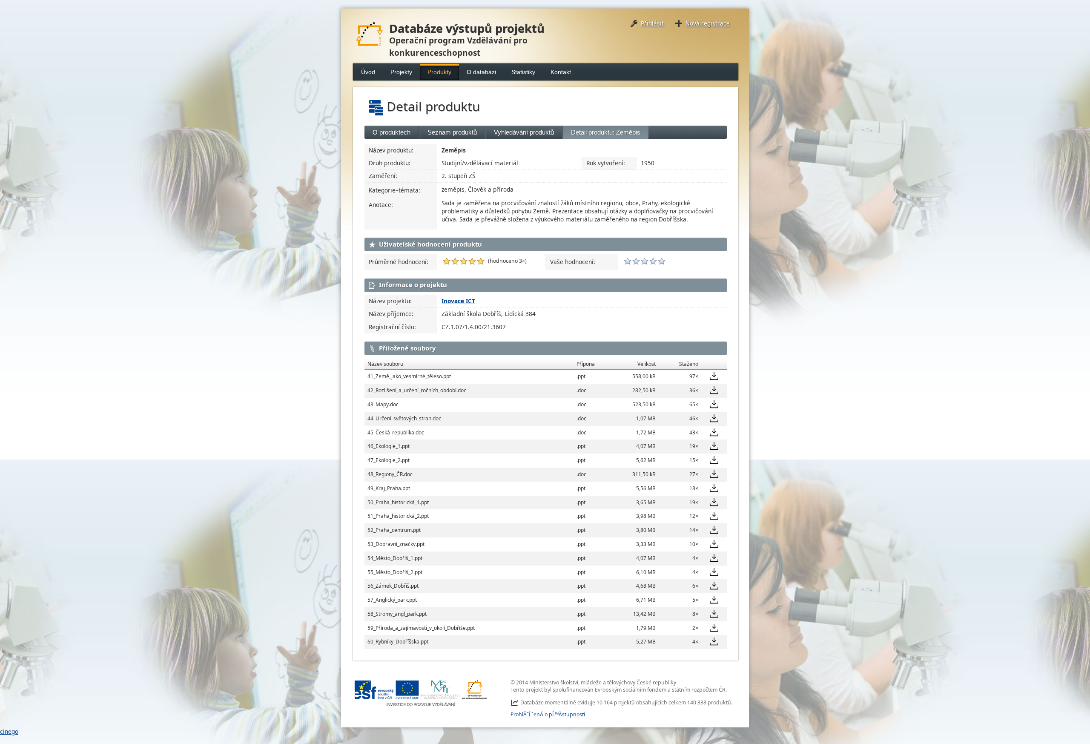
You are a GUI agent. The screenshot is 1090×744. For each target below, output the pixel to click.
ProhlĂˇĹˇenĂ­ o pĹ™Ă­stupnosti (548, 714)
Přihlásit (652, 23)
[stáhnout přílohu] (714, 376)
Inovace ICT (458, 301)
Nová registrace (708, 23)
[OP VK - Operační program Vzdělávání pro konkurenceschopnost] (421, 693)
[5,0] (446, 261)
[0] (627, 261)
